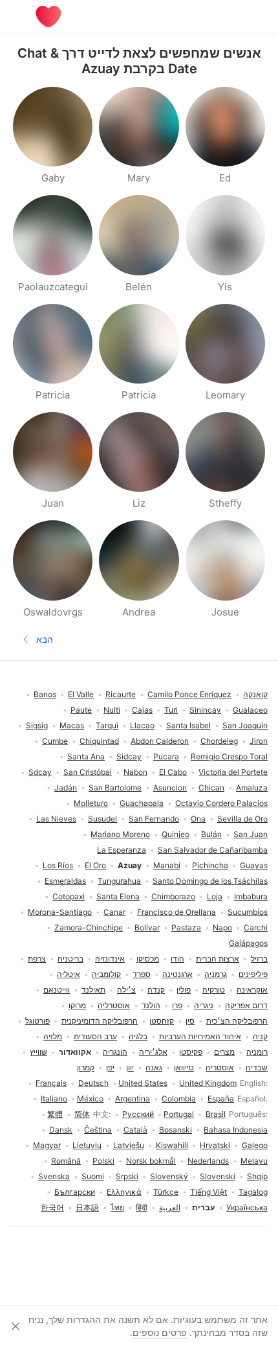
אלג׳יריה (153, 1052)
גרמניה (215, 974)
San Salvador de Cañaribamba (213, 850)
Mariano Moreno (120, 834)
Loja (214, 896)
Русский (138, 1114)
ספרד (142, 974)
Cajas (142, 710)
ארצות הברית (217, 958)
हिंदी (141, 1207)
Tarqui (107, 725)
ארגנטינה (177, 974)
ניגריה (203, 1005)
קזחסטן (161, 1021)
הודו (177, 958)
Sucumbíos (248, 912)
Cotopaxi (68, 896)
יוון (130, 1067)
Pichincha (210, 865)
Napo (222, 927)
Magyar (47, 1145)
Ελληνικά (124, 1192)
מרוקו (77, 1005)
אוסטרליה (114, 1005)
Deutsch (93, 1083)
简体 (82, 1114)
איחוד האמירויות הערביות (200, 1036)
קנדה (156, 990)
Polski (103, 1161)
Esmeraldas (65, 881)
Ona (198, 818)
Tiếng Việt (208, 1192)
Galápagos (248, 943)
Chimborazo (173, 896)
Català (135, 1129)
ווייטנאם (56, 990)
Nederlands (208, 1161)
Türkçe (165, 1192)
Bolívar (147, 927)
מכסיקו (147, 958)
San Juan (250, 834)
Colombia (179, 1098)
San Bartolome (115, 787)
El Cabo (173, 772)
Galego (255, 1145)
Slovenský (169, 1176)
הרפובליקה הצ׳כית (237, 1021)
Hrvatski (215, 1145)
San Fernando (154, 818)
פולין (183, 990)
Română (66, 1161)
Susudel (102, 818)
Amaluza (252, 787)
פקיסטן (190, 1052)
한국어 (52, 1207)
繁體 (55, 1114)
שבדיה (257, 1067)
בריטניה (70, 958)
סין (190, 1021)
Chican (211, 787)
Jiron (259, 741)
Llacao (142, 725)
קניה (260, 1036)
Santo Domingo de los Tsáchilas (210, 881)
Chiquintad (99, 741)
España (221, 1098)
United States (142, 1083)
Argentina (132, 1098)
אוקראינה (252, 990)
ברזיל (259, 958)
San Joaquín (245, 725)
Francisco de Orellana (176, 912)
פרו (177, 1005)
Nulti (111, 710)
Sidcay (129, 756)
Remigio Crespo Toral (229, 756)
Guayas (254, 865)
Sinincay (205, 710)
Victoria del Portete (233, 772)
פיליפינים (253, 974)
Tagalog (253, 1192)
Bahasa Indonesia (236, 1129)
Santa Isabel (188, 725)
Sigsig (37, 725)
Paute (81, 710)
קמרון (85, 1067)
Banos (45, 694)
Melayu (254, 1161)
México (90, 1098)
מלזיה (52, 1036)
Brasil (216, 1114)
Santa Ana (86, 756)
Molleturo (91, 803)
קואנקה (255, 694)
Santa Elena (118, 896)
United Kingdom (208, 1083)
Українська (247, 1207)
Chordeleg (219, 741)
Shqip (257, 1176)
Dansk (60, 1129)
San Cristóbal (87, 772)
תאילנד (93, 990)
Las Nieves (56, 818)
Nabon (135, 772)
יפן (110, 1067)
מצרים (224, 1052)
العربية (169, 1207)
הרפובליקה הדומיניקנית (99, 1021)
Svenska (54, 1176)
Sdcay (40, 772)
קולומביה (106, 974)
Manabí (166, 865)
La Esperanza (121, 850)
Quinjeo (175, 834)
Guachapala (142, 803)
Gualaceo (250, 710)
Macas (71, 725)
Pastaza (186, 927)
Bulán (211, 834)
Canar (114, 912)
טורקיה (213, 990)
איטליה (68, 974)
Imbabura (251, 896)
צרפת (37, 958)
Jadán (65, 787)
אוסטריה (220, 1067)
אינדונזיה (110, 958)
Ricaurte (120, 694)
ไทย (117, 1207)
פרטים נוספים (160, 1332)
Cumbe (55, 741)
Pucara (166, 756)
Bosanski (175, 1129)
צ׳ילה (126, 990)
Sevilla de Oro (242, 818)
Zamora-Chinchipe (88, 927)
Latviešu (128, 1145)
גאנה (153, 1067)
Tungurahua (119, 881)
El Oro (95, 865)
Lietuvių (87, 1145)
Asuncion (170, 787)
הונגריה (115, 1052)
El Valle (81, 694)
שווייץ (38, 1052)
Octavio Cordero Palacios (221, 803)
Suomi (92, 1176)
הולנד (151, 1005)
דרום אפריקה (246, 1005)
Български (74, 1192)
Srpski (127, 1176)
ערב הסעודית (95, 1036)
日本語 (87, 1207)
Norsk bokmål (151, 1161)
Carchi (256, 927)
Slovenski (217, 1176)
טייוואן (184, 1067)
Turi (171, 710)
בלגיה (138, 1036)
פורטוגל (37, 1021)
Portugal (179, 1114)
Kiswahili (172, 1145)
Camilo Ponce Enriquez (189, 694)
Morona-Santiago (60, 912)
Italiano (54, 1098)
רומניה (257, 1052)
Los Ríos (58, 865)
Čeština (98, 1129)
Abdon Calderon (160, 741)
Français (51, 1083)
